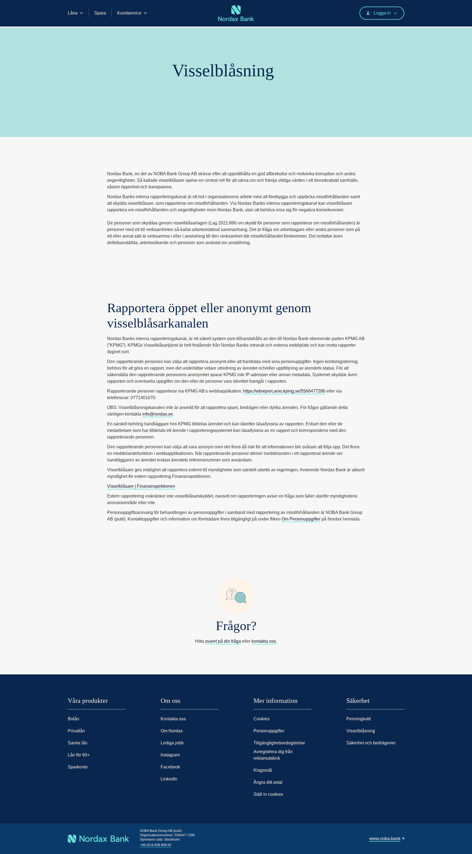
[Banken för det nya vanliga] (69, 26)
